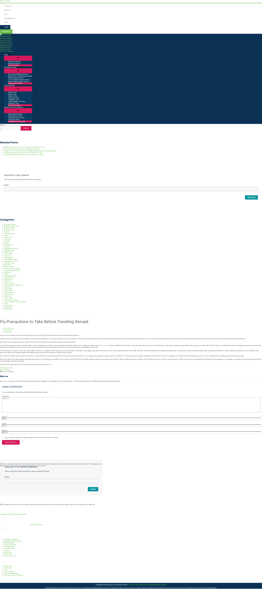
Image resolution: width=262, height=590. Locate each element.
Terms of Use (133, 585)
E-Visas (6, 246)
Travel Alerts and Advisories (13, 285)
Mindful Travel (8, 267)
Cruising (7, 241)
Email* (4, 424)
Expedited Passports (11, 248)
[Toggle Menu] (18, 58)
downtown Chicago (36, 524)
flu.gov (49, 364)
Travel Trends (8, 298)
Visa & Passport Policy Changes (15, 302)
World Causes (9, 305)
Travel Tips (7, 296)
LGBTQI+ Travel (9, 263)
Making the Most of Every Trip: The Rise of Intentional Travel (24, 147)
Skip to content (5, 1)
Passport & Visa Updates (12, 268)
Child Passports (9, 234)
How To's (7, 256)
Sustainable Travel (10, 276)
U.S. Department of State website (207, 588)
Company (7, 239)
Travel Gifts (8, 287)
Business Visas (9, 230)
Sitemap (164, 585)
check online (103, 345)
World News (8, 307)
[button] (5, 27)
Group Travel (8, 254)
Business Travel (9, 228)
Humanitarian (8, 257)
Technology (8, 280)
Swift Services (9, 278)
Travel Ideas (8, 289)
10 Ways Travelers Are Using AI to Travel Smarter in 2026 (23, 153)
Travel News (8, 291)
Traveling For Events (11, 300)
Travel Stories (8, 294)
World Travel (8, 309)
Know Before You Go (11, 261)
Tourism (7, 281)
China (6, 235)
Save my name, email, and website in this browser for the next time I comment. (31, 437)
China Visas (8, 237)
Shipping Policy (155, 585)
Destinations (8, 245)
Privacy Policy (144, 585)
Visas (6, 303)
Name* (4, 417)
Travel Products (9, 292)
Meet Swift (7, 265)
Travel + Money (9, 283)
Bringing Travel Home (11, 226)
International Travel (10, 259)
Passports (7, 272)
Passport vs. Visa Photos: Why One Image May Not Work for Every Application (30, 151)
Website (4, 430)
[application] (9, 55)
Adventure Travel (9, 224)
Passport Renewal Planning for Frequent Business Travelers (24, 154)
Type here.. (5, 396)
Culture (6, 243)
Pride (5, 274)
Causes (6, 232)
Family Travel (8, 252)
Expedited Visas (9, 250)
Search (2, 125)
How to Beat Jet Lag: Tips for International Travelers (21, 149)
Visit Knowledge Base (11, 573)
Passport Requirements (12, 270)
